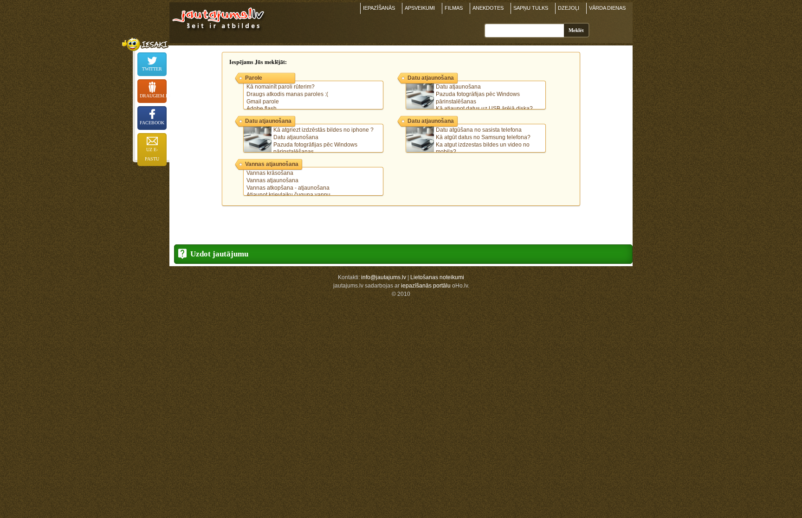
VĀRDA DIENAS (607, 8)
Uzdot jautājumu (219, 253)
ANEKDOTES (488, 8)
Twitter (152, 68)
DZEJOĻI (568, 8)
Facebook (152, 122)
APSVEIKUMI (420, 8)
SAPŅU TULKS (530, 8)
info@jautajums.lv (383, 277)
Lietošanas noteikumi (437, 277)
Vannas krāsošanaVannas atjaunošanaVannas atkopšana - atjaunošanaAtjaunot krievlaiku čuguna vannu (288, 184)
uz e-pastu (152, 154)
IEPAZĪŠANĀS (379, 8)
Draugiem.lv (153, 95)
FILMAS (454, 8)
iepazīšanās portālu (426, 285)
